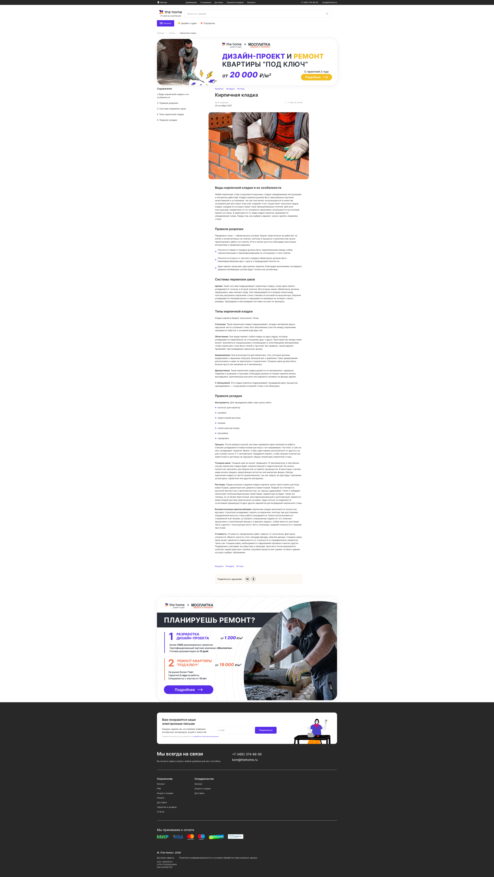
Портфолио (209, 23)
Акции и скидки (165, 793)
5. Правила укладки (167, 120)
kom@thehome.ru (329, 2)
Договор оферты (165, 857)
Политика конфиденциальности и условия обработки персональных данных (218, 857)
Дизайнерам (191, 2)
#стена (240, 88)
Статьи (172, 33)
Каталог (168, 23)
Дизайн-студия (189, 23)
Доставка (219, 2)
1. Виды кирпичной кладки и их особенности (173, 96)
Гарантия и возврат (235, 2)
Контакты (251, 2)
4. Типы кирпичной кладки (170, 114)
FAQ (159, 788)
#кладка (230, 88)
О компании (205, 2)
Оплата (160, 798)
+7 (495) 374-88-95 (309, 2)
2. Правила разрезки (167, 103)
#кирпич (219, 88)
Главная (161, 33)
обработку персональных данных (206, 736)
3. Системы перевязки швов (171, 108)
